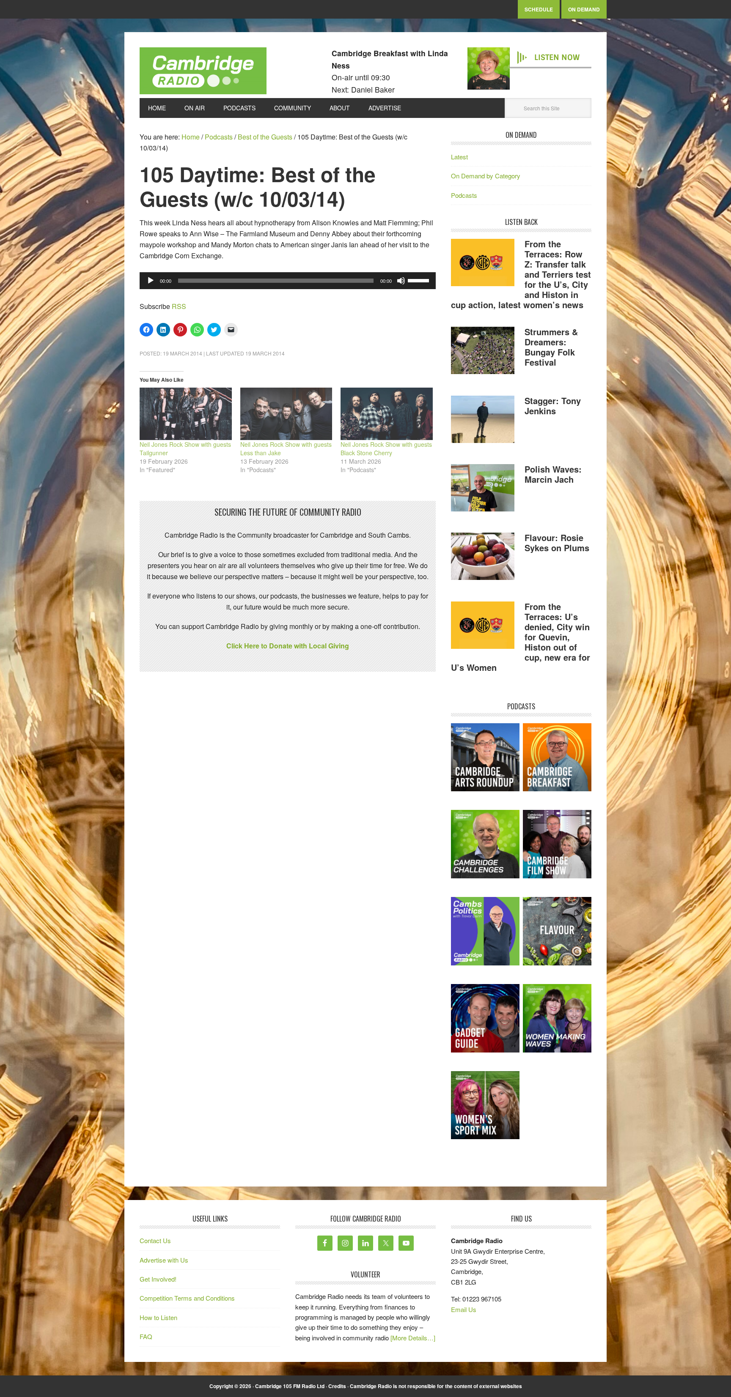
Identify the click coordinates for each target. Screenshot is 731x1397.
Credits (337, 1386)
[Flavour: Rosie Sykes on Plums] (482, 557)
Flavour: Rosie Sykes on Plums (557, 542)
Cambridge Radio (203, 72)
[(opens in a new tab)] (557, 757)
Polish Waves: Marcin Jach (553, 474)
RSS (179, 306)
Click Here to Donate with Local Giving (287, 646)
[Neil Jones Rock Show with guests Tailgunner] (186, 414)
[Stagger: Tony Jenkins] (482, 421)
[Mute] (401, 280)
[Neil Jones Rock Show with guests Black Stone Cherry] (387, 414)
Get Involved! (158, 1278)
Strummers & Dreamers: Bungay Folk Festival (551, 346)
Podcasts (464, 195)
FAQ (146, 1336)
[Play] (150, 280)
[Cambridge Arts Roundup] (485, 757)
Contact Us (155, 1240)
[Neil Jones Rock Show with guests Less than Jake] (286, 414)
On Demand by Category (485, 175)
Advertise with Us (164, 1259)
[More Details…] (412, 1337)
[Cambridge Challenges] (485, 844)
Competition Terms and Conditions (187, 1297)
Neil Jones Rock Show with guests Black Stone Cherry (386, 448)
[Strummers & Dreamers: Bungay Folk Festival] (482, 352)
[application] (288, 280)
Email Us (463, 1309)
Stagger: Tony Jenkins (553, 405)
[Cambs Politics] (485, 931)
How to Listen (158, 1317)
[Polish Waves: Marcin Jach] (482, 489)
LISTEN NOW (557, 57)
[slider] (419, 279)
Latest (459, 156)
